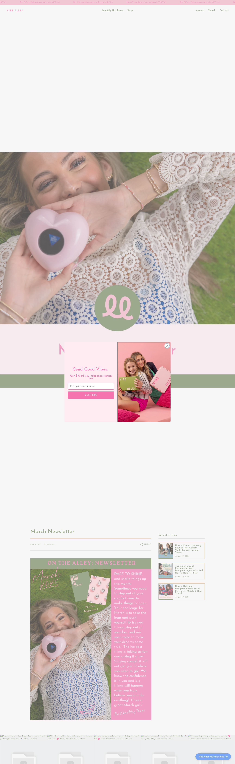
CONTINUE (91, 395)
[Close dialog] (167, 345)
